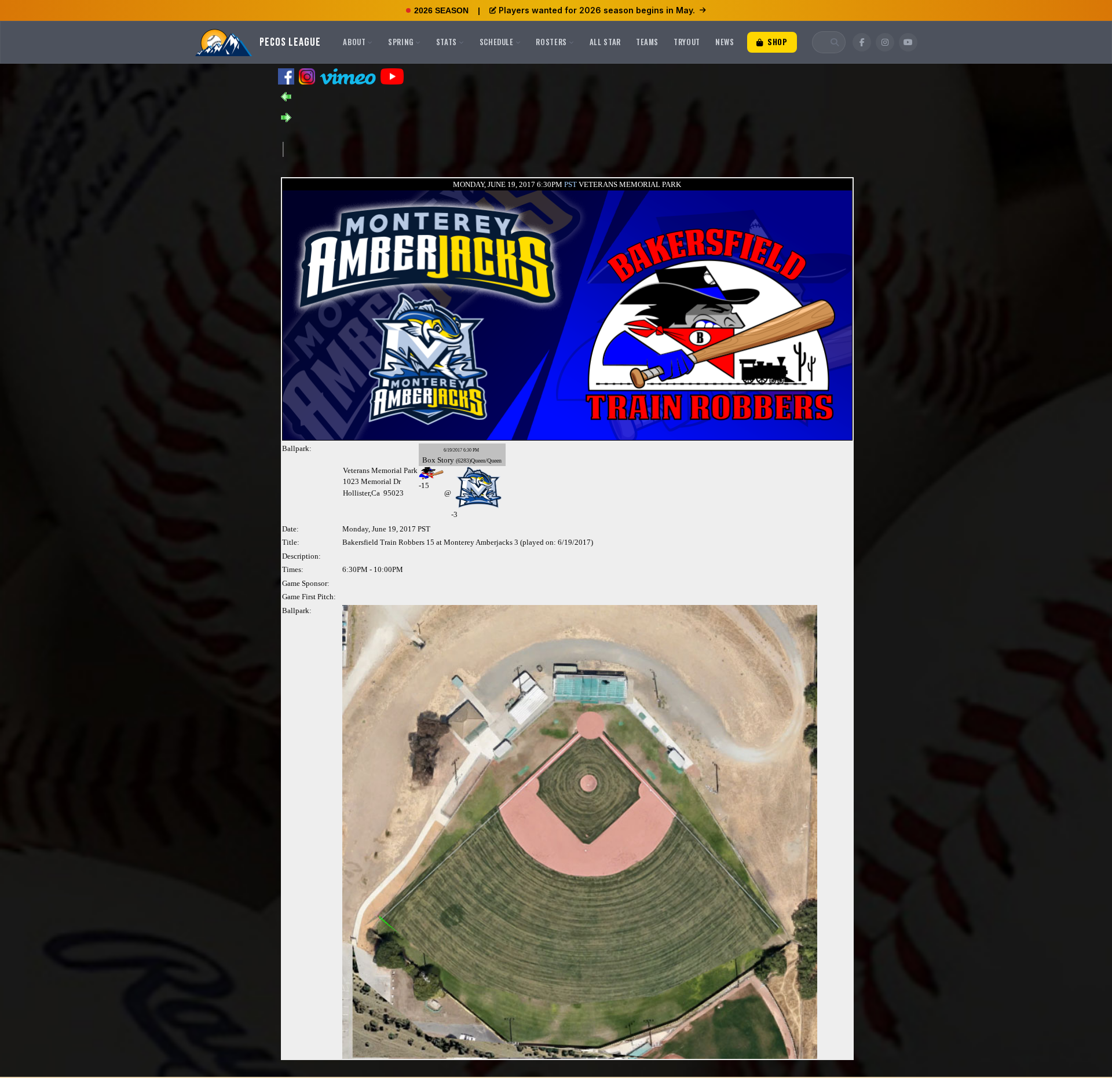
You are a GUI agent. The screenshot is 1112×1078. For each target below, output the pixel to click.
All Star (605, 41)
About (354, 41)
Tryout (687, 41)
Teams (647, 41)
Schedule (497, 41)
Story (445, 460)
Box (429, 460)
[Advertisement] (494, 148)
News (724, 41)
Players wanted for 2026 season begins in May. (597, 10)
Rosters (551, 41)
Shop (776, 41)
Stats (446, 41)
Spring (401, 41)
